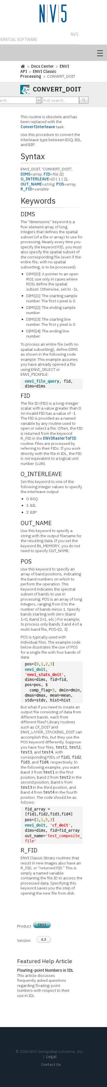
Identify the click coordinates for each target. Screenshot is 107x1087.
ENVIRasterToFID (59, 438)
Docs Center (42, 66)
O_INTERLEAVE (35, 179)
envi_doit (35, 669)
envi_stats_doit (44, 674)
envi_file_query (42, 381)
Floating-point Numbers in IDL (45, 970)
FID (47, 174)
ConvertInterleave (38, 126)
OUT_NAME (31, 184)
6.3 (43, 939)
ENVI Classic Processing (38, 74)
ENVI (42, 925)
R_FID (26, 189)
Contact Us (51, 1064)
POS (60, 184)
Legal (51, 1056)
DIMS (26, 174)
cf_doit (60, 825)
